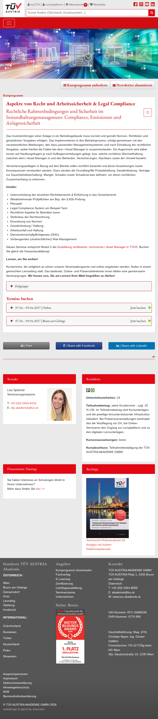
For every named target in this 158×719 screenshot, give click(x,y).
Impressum (10, 678)
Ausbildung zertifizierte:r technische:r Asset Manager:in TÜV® (97, 247)
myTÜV (35, 4)
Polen (6, 650)
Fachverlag (63, 574)
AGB (6, 691)
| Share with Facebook (80, 345)
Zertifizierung (64, 583)
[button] (79, 308)
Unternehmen (65, 596)
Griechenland (12, 626)
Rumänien (9, 632)
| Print (27, 345)
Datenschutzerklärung (17, 682)
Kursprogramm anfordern (87, 85)
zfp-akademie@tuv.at (24, 407)
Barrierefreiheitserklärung (19, 696)
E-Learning (63, 579)
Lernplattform (54, 4)
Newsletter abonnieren (134, 85)
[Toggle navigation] (9, 23)
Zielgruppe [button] (21, 286)
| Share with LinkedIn (133, 345)
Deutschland (11, 644)
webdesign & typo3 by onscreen (24, 709)
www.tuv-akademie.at (127, 596)
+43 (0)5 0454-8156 (23, 403)
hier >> (40, 488)
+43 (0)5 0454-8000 (125, 587)
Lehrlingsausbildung (69, 587)
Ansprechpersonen (15, 674)
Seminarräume (65, 592)
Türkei (7, 638)
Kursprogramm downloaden (74, 570)
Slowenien (9, 656)
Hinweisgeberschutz (16, 687)
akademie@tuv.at (123, 592)
